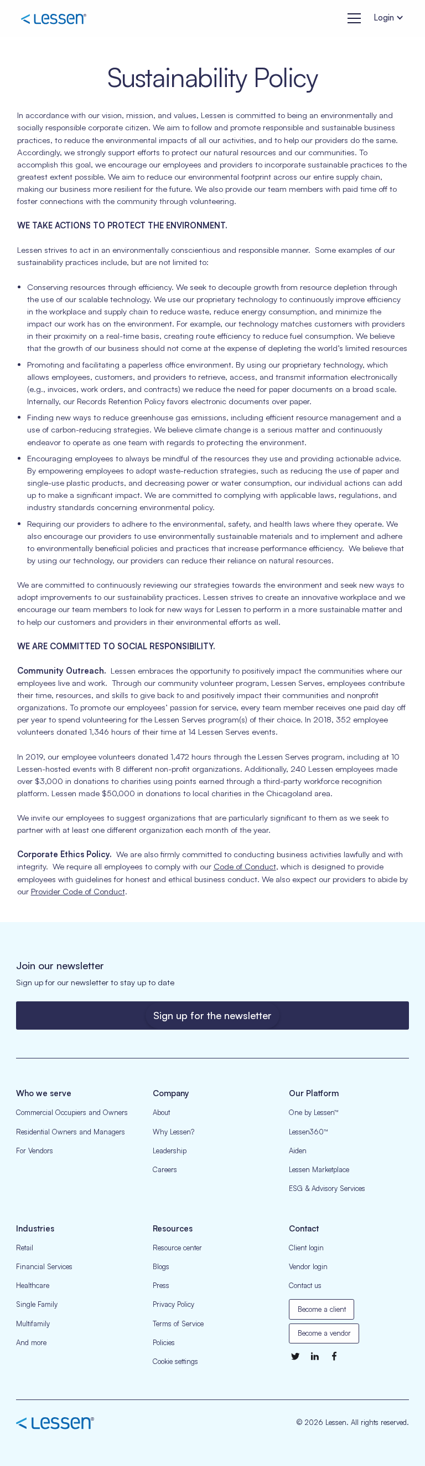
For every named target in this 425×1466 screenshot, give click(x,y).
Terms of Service (178, 1323)
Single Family (37, 1304)
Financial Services (44, 1266)
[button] (352, 18)
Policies (164, 1342)
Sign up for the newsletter (212, 1015)
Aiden (298, 1150)
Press (161, 1285)
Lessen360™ (308, 1131)
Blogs (161, 1266)
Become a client (322, 1309)
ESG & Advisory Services (327, 1188)
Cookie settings (175, 1361)
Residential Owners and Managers (70, 1131)
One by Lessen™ (314, 1112)
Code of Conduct (245, 866)
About (161, 1112)
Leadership (169, 1150)
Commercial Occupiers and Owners (72, 1112)
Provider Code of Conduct (78, 891)
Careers (165, 1169)
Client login (306, 1247)
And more (31, 1342)
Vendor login (308, 1266)
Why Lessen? (173, 1131)
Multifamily (33, 1323)
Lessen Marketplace (319, 1169)
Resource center (177, 1247)
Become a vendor (324, 1332)
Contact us (305, 1285)
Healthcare (32, 1285)
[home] (53, 18)
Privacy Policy (173, 1304)
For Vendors (34, 1150)
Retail (24, 1247)
